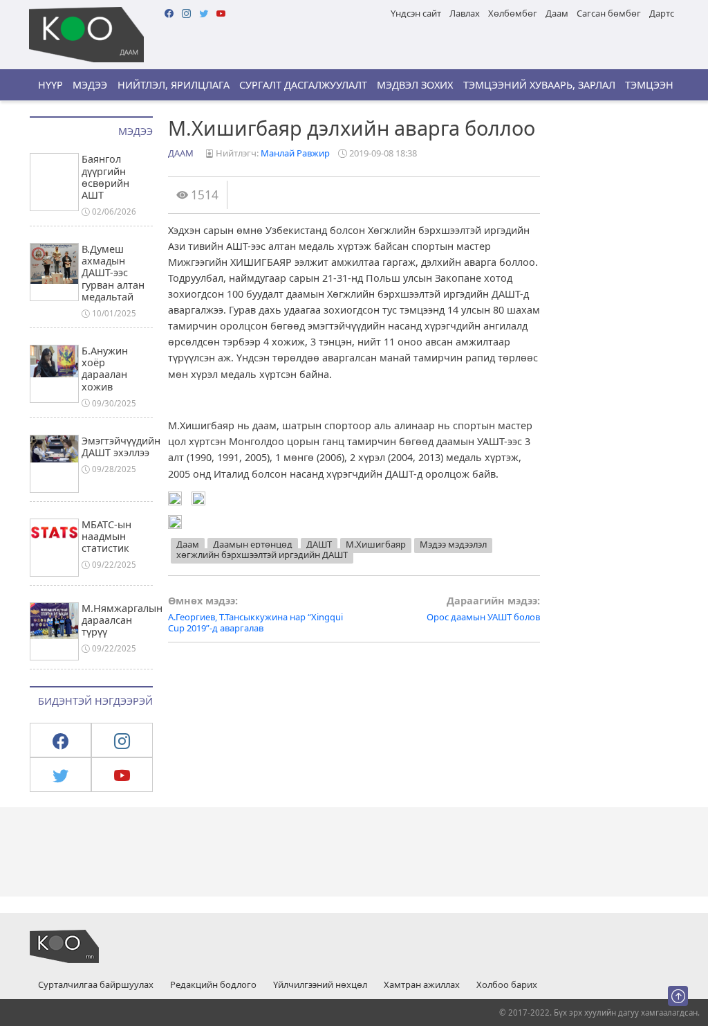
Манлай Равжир (295, 153)
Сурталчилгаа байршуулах (95, 985)
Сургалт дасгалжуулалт (303, 84)
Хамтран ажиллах (422, 985)
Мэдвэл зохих (415, 84)
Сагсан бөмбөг (609, 13)
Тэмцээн (649, 84)
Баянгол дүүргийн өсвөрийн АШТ (105, 176)
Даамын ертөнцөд (252, 544)
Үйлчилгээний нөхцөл (320, 985)
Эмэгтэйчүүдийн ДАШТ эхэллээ (121, 446)
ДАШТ (319, 544)
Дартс (661, 13)
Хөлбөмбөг (512, 13)
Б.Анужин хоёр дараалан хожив (105, 368)
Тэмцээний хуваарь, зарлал (539, 84)
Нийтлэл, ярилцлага (174, 84)
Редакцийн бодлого (213, 985)
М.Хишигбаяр (376, 544)
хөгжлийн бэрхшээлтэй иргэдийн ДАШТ (262, 554)
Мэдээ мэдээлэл (453, 544)
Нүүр (50, 84)
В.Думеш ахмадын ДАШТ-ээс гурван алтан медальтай (113, 272)
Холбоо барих (506, 985)
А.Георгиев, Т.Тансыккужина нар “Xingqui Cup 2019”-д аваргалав (255, 614)
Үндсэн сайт (416, 13)
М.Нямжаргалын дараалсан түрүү (122, 620)
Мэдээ (90, 84)
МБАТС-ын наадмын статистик (106, 536)
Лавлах (464, 13)
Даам (557, 13)
